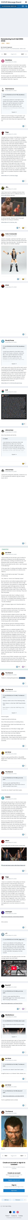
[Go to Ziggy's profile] (2, 133)
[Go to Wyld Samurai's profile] (2, 89)
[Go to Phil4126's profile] (2, 798)
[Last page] (26, 54)
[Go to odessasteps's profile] (2, 431)
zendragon (8, 911)
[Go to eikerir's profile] (2, 841)
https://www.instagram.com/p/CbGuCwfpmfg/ (12, 916)
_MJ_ (6, 187)
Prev (5, 54)
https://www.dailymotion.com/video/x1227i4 (11, 1003)
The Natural (9, 673)
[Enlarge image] (13, 206)
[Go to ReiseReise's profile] (2, 61)
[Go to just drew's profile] (2, 553)
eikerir (7, 840)
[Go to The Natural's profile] (2, 673)
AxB (6, 390)
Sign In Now (14, 1190)
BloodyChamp (9, 340)
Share (7, 1199)
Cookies (20, 1215)
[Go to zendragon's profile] (2, 912)
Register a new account (14, 1180)
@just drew (22, 677)
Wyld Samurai (9, 89)
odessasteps (9, 430)
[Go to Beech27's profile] (2, 986)
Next (22, 54)
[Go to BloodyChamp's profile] (2, 341)
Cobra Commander (11, 234)
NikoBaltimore (9, 1015)
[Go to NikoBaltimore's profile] (2, 1016)
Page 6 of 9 (14, 54)
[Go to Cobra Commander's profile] (2, 234)
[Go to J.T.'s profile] (2, 934)
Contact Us (14, 1215)
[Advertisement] (14, 23)
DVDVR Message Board (11, 2)
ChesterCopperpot (7, 47)
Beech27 (8, 985)
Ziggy (7, 132)
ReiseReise (8, 60)
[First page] (2, 54)
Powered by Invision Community (14, 1217)
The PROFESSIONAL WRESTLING (18, 48)
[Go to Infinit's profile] (2, 286)
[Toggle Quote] (3, 94)
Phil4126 (7, 797)
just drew (8, 552)
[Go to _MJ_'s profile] (2, 188)
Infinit (7, 285)
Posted (10, 61)
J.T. (6, 933)
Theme (7, 1215)
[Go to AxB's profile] (2, 391)
